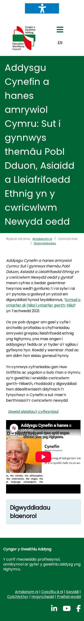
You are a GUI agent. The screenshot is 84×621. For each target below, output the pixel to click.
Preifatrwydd (69, 596)
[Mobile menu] (60, 31)
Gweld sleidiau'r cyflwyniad (33, 411)
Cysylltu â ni (52, 591)
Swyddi (72, 591)
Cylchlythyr (17, 596)
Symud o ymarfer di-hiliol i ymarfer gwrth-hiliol (43, 302)
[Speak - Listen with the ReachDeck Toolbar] (42, 8)
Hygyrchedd (43, 596)
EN (60, 42)
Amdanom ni (26, 591)
